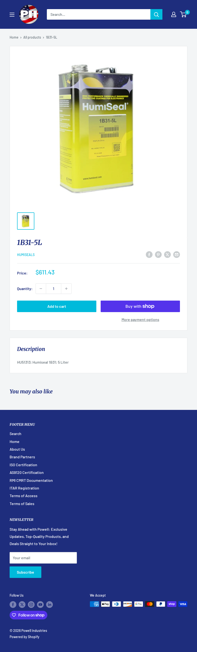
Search (15, 433)
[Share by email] (176, 254)
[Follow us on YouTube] (40, 604)
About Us (17, 449)
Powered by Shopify (24, 637)
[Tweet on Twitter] (167, 254)
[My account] (173, 14)
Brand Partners (22, 456)
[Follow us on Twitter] (22, 604)
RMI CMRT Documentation (31, 480)
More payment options (140, 319)
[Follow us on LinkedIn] (49, 604)
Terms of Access (23, 495)
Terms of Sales (22, 503)
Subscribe (25, 572)
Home (14, 37)
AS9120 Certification (27, 472)
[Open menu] (12, 15)
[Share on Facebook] (149, 254)
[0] (183, 14)
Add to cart (56, 306)
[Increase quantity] (66, 289)
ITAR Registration (24, 488)
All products (32, 37)
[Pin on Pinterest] (158, 254)
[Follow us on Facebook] (13, 604)
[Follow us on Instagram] (31, 604)
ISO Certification (23, 464)
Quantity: (25, 288)
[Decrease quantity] (41, 289)
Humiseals (26, 255)
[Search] (156, 14)
